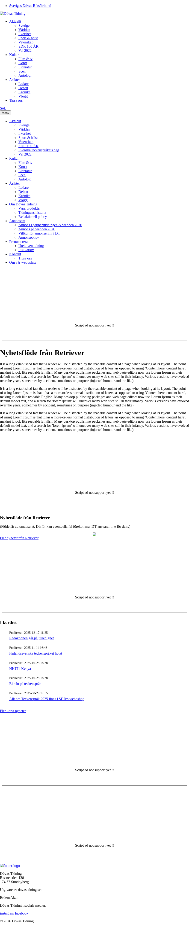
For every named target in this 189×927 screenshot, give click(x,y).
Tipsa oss (16, 100)
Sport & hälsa (28, 38)
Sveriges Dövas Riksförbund (30, 6)
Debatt (23, 88)
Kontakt (15, 254)
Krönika (24, 92)
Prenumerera (18, 242)
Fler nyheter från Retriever (19, 538)
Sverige (24, 25)
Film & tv (25, 59)
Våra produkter (29, 208)
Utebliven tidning (31, 246)
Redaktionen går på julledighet (31, 638)
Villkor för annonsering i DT (39, 233)
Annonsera (17, 221)
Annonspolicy (28, 237)
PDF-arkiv (26, 250)
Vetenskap (25, 42)
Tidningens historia (32, 212)
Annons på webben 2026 (36, 229)
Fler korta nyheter (13, 711)
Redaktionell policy (32, 217)
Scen (22, 71)
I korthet (24, 34)
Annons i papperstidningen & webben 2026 (50, 225)
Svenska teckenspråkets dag (38, 150)
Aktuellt (15, 21)
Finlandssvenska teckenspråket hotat (35, 653)
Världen (24, 30)
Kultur (14, 55)
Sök (3, 108)
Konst (22, 63)
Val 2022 (25, 50)
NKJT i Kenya (20, 669)
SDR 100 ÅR (28, 46)
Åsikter (14, 80)
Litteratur (25, 67)
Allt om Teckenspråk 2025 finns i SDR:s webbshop (46, 699)
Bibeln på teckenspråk (25, 684)
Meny (5, 113)
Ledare (23, 84)
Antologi (24, 75)
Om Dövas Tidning (23, 204)
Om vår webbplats (22, 262)
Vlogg (23, 96)
